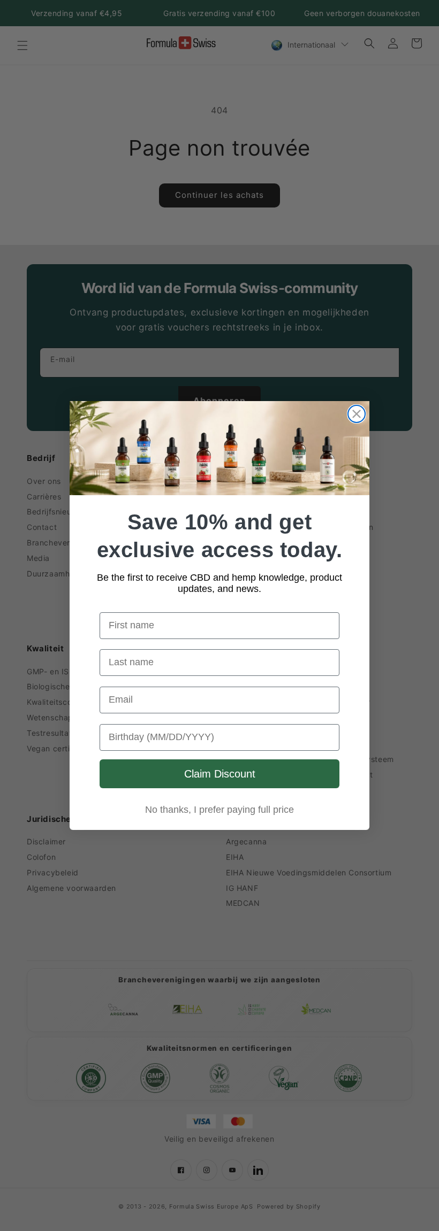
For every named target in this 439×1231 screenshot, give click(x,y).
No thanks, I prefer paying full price (219, 809)
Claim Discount (219, 774)
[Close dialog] (356, 413)
